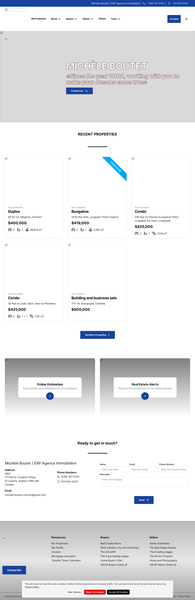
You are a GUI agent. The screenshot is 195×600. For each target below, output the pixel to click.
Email (132, 464)
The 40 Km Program (161, 556)
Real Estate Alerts (111, 543)
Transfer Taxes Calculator (66, 560)
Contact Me (14, 570)
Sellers (86, 18)
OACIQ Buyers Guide (113, 564)
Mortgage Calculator (63, 556)
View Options (74, 592)
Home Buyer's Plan (111, 560)
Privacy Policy (32, 587)
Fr (187, 19)
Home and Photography (163, 560)
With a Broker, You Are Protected (120, 547)
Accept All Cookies (118, 592)
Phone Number (166, 464)
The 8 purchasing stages (115, 556)
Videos (102, 18)
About (54, 18)
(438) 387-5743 (156, 3)
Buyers (70, 18)
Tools (114, 18)
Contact (174, 19)
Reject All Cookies (95, 592)
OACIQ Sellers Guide (162, 564)
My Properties (38, 18)
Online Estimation (160, 543)
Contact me (77, 91)
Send (141, 500)
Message (104, 474)
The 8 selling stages (161, 551)
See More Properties (95, 335)
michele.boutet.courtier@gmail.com (25, 494)
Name (103, 464)
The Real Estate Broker (163, 547)
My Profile (57, 547)
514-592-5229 (180, 3)
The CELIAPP (108, 551)
